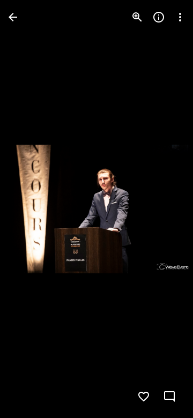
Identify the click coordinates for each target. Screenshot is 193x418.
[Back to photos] (13, 17)
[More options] (180, 17)
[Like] (143, 396)
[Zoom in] (137, 17)
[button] (30, 209)
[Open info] (158, 17)
